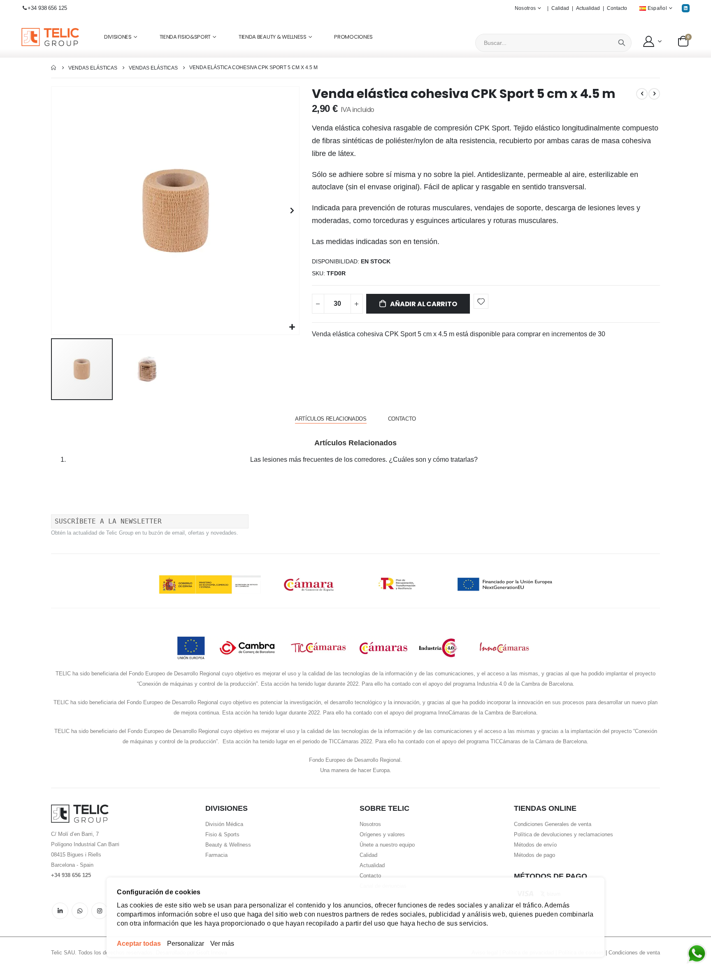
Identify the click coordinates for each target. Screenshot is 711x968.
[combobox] (553, 42)
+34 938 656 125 (47, 8)
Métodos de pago (534, 855)
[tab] (331, 419)
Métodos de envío (535, 845)
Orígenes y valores (382, 834)
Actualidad (588, 8)
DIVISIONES (118, 37)
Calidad (560, 8)
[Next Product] (654, 94)
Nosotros (370, 824)
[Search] (621, 42)
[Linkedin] (686, 8)
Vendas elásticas (92, 67)
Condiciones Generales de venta (552, 824)
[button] (651, 41)
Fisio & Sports (222, 834)
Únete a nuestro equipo (387, 845)
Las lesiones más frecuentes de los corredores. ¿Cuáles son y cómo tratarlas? (364, 459)
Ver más (222, 943)
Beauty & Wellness (228, 845)
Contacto (617, 8)
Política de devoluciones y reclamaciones (563, 834)
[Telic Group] (50, 37)
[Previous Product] (642, 94)
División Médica (224, 824)
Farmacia (216, 855)
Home (54, 68)
